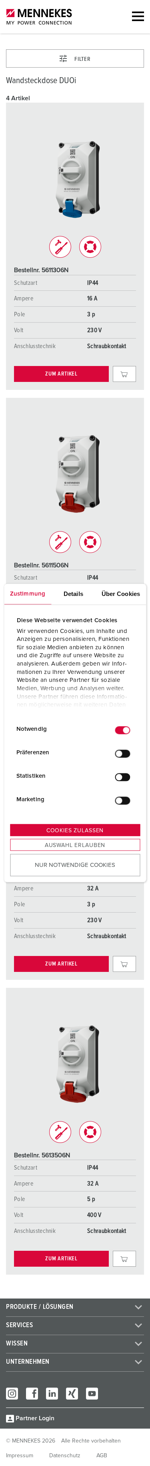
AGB (101, 1455)
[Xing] (72, 1394)
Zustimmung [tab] (27, 594)
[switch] (122, 753)
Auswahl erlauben (75, 845)
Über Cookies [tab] (121, 593)
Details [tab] (73, 593)
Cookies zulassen (75, 830)
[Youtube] (92, 1394)
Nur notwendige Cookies (75, 865)
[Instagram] (12, 1394)
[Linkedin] (52, 1394)
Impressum (19, 1455)
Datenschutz (64, 1455)
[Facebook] (32, 1394)
